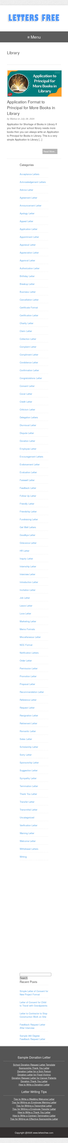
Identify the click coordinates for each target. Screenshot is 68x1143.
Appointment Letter (29, 237)
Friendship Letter (28, 511)
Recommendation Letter (32, 692)
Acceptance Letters (29, 174)
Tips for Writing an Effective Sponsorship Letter (34, 1119)
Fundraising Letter (29, 519)
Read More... (49, 151)
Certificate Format (29, 307)
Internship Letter (28, 566)
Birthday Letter (27, 276)
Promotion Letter (28, 676)
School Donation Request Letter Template (34, 1064)
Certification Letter (29, 315)
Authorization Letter (29, 268)
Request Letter (27, 707)
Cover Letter (26, 393)
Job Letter (25, 597)
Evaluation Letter (28, 472)
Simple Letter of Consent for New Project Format (34, 992)
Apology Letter (27, 213)
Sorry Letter (26, 754)
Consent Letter (27, 386)
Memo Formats (27, 629)
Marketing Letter (28, 621)
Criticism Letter (27, 409)
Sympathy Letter (28, 778)
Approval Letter (27, 260)
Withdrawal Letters (29, 848)
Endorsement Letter (30, 464)
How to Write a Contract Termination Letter (34, 1115)
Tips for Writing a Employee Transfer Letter (34, 1109)
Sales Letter (26, 739)
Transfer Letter (27, 801)
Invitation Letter (27, 590)
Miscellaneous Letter (30, 637)
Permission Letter (28, 668)
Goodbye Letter (27, 535)
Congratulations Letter (31, 378)
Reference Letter (28, 699)
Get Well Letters (28, 527)
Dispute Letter (27, 433)
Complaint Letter (28, 346)
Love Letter (25, 613)
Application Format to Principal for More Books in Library (31, 107)
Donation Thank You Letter (34, 1081)
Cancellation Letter (29, 299)
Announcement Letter (30, 205)
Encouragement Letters (31, 456)
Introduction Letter (29, 582)
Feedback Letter (28, 488)
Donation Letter (27, 440)
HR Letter (24, 550)
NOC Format (26, 644)
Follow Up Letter (28, 495)
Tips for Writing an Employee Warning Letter (34, 1102)
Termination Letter (29, 786)
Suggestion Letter (28, 770)
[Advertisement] (34, 919)
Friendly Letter (27, 503)
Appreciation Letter (29, 252)
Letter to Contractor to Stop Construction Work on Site (33, 1015)
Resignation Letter (29, 715)
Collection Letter (28, 338)
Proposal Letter (27, 684)
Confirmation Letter (29, 370)
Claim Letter (26, 331)
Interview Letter (27, 574)
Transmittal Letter (28, 809)
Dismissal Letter (28, 425)
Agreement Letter (28, 197)
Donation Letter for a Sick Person (34, 1071)
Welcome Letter (28, 841)
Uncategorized (27, 817)
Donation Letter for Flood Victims (34, 1074)
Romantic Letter (28, 731)
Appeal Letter (26, 221)
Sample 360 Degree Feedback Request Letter (32, 1037)
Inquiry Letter (26, 558)
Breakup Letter (27, 284)
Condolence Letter (29, 362)
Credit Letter (26, 401)
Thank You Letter (28, 794)
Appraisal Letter (28, 244)
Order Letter (26, 660)
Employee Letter (28, 448)
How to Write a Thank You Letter (34, 1112)
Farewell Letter (27, 480)
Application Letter (28, 229)
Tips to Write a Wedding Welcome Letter (34, 1099)
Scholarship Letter (29, 746)
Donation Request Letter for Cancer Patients (34, 1078)
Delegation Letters (29, 417)
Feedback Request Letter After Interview (32, 1026)
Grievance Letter (28, 542)
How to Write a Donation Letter (34, 1084)
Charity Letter (26, 323)
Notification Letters (29, 652)
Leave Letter (26, 605)
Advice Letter (26, 189)
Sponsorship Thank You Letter (34, 1068)
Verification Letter (28, 825)
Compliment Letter (29, 354)
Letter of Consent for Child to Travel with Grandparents (33, 1004)
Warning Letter (27, 833)
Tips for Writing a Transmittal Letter (34, 1105)
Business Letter (28, 291)
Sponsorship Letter (29, 762)
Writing (23, 856)
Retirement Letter (28, 723)
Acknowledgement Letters (33, 182)
